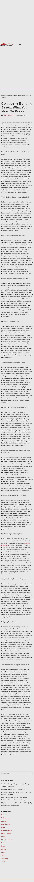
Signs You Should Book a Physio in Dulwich (14, 789)
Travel (3, 861)
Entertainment (5, 824)
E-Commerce (5, 818)
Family (3, 827)
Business (4, 815)
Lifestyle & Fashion (7, 840)
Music (3, 846)
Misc (2, 843)
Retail (3, 852)
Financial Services (6, 830)
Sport (3, 855)
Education (4, 821)
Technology (4, 858)
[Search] (31, 773)
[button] (20, 44)
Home (3, 95)
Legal (3, 836)
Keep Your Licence (8, 115)
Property (3, 849)
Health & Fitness (6, 833)
